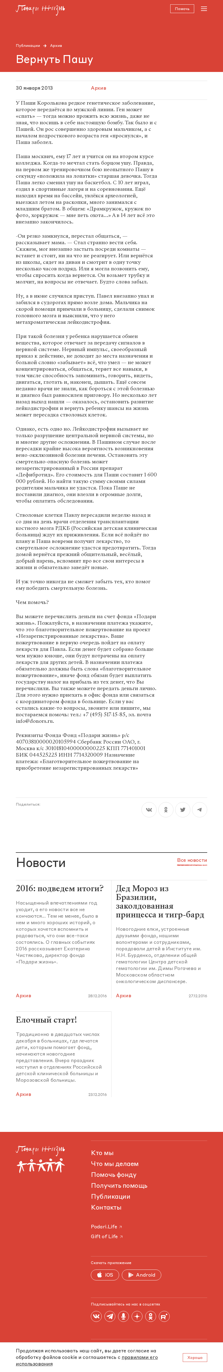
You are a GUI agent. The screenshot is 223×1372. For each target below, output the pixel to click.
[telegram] (199, 809)
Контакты (106, 1208)
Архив (56, 46)
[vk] (149, 809)
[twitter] (182, 809)
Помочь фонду (113, 1175)
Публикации (28, 46)
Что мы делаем (115, 1164)
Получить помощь (119, 1186)
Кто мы (102, 1153)
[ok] (166, 809)
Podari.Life (104, 1227)
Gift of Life (104, 1236)
